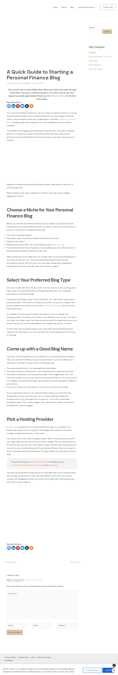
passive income (57, 244)
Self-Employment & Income (100, 56)
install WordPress (39, 462)
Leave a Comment (14, 83)
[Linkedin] (13, 106)
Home (55, 7)
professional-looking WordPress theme (27, 465)
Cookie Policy (23, 657)
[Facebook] (9, 106)
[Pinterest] (18, 106)
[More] (31, 106)
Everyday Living (95, 69)
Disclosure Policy (58, 96)
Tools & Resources (86, 7)
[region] (59, 669)
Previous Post (9, 562)
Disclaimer (9, 660)
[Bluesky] (22, 106)
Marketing (93, 61)
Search (92, 27)
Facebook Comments (33, 580)
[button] (95, 7)
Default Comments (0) (15, 580)
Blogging (27, 83)
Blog (72, 7)
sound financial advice (52, 305)
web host (12, 427)
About (64, 7)
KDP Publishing (95, 65)
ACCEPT (109, 670)
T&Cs (33, 657)
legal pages (53, 465)
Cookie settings (92, 670)
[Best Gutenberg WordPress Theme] (94, 87)
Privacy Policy (10, 657)
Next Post (76, 562)
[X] (27, 106)
